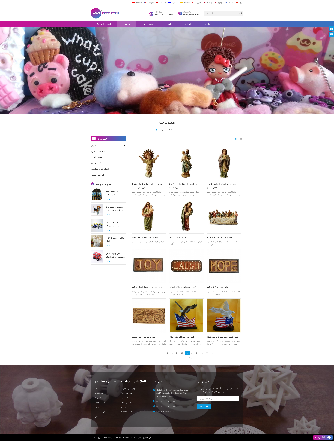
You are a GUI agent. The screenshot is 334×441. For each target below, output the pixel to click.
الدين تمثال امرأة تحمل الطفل (181, 237)
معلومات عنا (148, 24)
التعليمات (208, 24)
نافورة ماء (124, 397)
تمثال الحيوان (96, 145)
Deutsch (163, 2)
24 (177, 353)
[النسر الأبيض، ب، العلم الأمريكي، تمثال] (224, 315)
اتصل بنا (187, 24)
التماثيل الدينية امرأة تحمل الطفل (145, 237)
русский (175, 2)
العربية (198, 2)
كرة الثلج (124, 407)
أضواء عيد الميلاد (127, 393)
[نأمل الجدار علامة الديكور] (224, 266)
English (139, 2)
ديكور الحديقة (96, 163)
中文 (241, 2)
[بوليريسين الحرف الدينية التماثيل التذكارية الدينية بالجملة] (186, 163)
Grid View (236, 139)
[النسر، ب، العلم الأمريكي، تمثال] (186, 315)
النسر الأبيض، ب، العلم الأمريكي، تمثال (223, 336)
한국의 (221, 2)
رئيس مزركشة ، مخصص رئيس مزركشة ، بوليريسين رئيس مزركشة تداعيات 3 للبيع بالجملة (115, 224)
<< (162, 353)
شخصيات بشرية (98, 151)
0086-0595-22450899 (164, 14)
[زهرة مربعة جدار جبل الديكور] (149, 315)
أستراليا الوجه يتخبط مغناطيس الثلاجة (114, 193)
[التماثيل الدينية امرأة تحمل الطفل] (149, 216)
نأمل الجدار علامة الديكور (217, 287)
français (151, 2)
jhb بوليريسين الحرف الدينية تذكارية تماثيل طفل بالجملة (147, 186)
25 (182, 353)
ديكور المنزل (96, 157)
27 (192, 353)
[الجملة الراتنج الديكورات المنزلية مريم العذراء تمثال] (224, 163)
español (187, 2)
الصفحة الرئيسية (104, 24)
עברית (231, 2)
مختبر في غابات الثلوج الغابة (115, 239)
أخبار (168, 24)
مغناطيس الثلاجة (127, 402)
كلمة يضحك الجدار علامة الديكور (182, 287)
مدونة (97, 407)
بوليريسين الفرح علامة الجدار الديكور (147, 287)
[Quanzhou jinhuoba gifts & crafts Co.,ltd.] (105, 13)
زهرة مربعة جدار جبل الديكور (144, 336)
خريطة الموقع (100, 412)
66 (207, 353)
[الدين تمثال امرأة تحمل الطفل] (186, 216)
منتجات (127, 24)
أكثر (107, 199)
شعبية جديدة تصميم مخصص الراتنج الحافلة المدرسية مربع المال (115, 255)
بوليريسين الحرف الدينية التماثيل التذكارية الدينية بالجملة (186, 186)
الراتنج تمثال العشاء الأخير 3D (219, 237)
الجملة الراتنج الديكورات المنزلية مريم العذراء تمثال (222, 186)
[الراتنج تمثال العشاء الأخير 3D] (224, 216)
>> (212, 353)
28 (197, 353)
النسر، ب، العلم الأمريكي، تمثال (182, 336)
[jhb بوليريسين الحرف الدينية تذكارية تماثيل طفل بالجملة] (149, 163)
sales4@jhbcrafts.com (191, 14)
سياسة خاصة (100, 402)
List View (241, 139)
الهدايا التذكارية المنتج (100, 168)
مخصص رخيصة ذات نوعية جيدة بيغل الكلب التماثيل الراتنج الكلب (115, 208)
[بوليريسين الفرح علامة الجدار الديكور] (149, 266)
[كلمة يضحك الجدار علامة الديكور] (186, 266)
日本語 (209, 2)
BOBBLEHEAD (126, 412)
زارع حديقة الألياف (128, 388)
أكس (96, 416)
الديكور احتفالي (97, 174)
